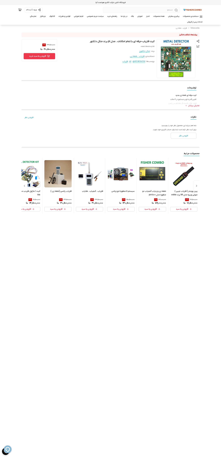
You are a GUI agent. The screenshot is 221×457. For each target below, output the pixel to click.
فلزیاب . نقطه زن (181, 28)
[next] (24, 186)
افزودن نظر (29, 117)
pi (130, 61)
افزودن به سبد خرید (37, 56)
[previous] (197, 186)
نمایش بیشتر (194, 105)
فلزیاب (125, 61)
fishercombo (195, 28)
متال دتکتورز (144, 51)
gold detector (139, 61)
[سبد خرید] (19, 9)
